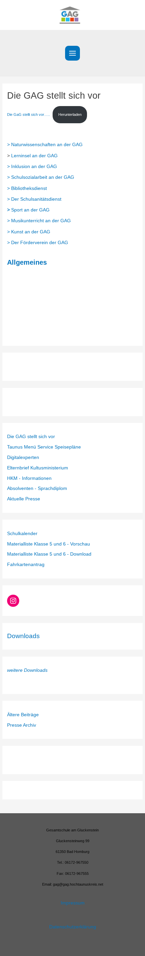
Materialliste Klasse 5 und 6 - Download (49, 554)
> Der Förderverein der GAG (37, 242)
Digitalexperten (23, 457)
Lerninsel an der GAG (34, 155)
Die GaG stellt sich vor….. (28, 114)
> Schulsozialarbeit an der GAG (40, 177)
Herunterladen (70, 114)
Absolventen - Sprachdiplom (37, 488)
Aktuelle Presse (23, 498)
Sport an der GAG (28, 209)
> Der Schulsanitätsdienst (34, 199)
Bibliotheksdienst (29, 188)
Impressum (73, 902)
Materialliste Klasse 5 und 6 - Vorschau (48, 544)
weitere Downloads (27, 670)
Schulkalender (22, 533)
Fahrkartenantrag (26, 564)
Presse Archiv (21, 725)
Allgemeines (27, 262)
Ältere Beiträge (23, 714)
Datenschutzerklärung (72, 926)
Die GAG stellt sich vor (31, 436)
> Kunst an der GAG (28, 231)
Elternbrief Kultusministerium (37, 467)
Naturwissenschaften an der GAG (47, 144)
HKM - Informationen (29, 478)
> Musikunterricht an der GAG (39, 220)
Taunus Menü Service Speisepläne (44, 447)
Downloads (23, 635)
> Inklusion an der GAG (32, 166)
